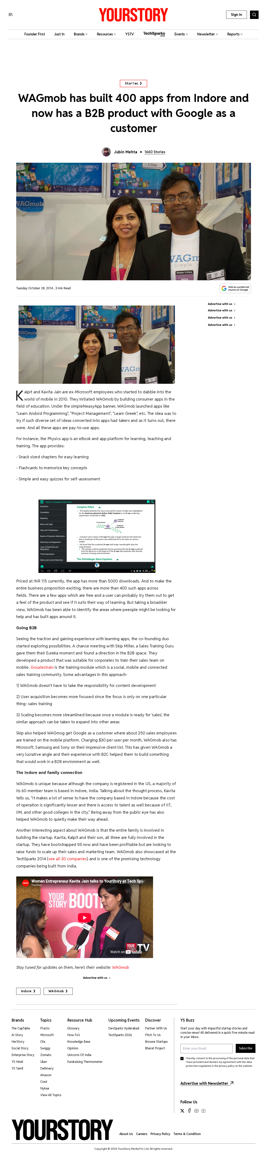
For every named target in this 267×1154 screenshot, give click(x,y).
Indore (26, 991)
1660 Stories (154, 152)
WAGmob (56, 991)
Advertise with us (95, 978)
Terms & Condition (187, 1134)
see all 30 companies (67, 858)
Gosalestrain (42, 667)
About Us (126, 1134)
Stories (131, 83)
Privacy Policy (160, 1134)
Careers (141, 1134)
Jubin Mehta (125, 152)
